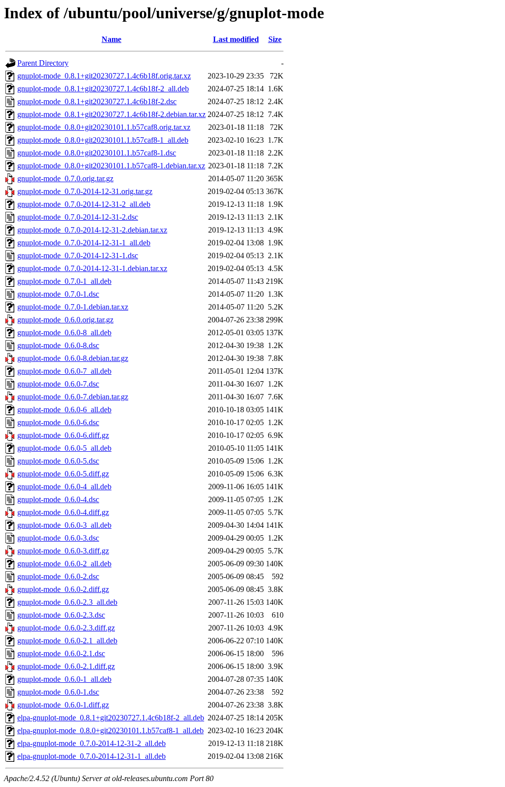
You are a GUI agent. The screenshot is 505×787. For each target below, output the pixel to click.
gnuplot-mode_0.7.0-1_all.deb (64, 281)
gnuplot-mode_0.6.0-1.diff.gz (63, 705)
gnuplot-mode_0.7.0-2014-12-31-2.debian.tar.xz (92, 230)
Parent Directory (43, 63)
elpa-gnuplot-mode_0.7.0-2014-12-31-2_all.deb (91, 743)
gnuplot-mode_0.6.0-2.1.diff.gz (66, 666)
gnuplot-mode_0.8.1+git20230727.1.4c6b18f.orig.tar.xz (104, 76)
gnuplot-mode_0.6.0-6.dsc (58, 422)
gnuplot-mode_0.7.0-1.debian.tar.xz (72, 307)
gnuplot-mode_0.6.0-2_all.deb (64, 563)
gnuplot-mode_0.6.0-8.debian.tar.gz (72, 358)
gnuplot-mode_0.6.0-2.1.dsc (61, 653)
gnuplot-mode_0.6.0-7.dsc (58, 384)
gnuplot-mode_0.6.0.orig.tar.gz (65, 319)
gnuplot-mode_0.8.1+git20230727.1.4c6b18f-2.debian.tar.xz (111, 114)
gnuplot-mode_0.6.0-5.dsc (58, 461)
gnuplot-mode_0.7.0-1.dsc (58, 294)
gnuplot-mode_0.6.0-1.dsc (58, 692)
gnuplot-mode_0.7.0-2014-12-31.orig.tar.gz (84, 191)
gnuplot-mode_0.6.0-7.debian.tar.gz (72, 397)
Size (275, 39)
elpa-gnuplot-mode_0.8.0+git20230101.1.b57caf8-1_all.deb (110, 730)
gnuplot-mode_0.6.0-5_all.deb (64, 448)
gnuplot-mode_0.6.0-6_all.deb (64, 409)
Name (111, 39)
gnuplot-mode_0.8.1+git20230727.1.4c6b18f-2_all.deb (103, 88)
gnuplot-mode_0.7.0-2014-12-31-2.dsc (77, 217)
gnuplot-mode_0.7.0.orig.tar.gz (65, 178)
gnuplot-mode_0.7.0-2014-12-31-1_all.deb (83, 242)
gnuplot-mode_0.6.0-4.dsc (58, 499)
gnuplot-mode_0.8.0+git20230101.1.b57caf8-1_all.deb (102, 140)
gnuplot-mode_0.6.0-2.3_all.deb (67, 602)
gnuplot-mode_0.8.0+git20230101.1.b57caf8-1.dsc (96, 153)
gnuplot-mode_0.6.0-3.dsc (58, 538)
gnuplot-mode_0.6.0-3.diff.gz (63, 551)
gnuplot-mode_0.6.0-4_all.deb (64, 486)
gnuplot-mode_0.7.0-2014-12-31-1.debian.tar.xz (92, 268)
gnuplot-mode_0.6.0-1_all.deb (64, 679)
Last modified (236, 39)
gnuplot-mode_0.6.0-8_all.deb (64, 332)
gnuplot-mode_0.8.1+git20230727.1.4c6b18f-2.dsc (97, 101)
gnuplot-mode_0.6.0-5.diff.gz (63, 474)
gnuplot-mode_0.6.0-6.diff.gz (63, 435)
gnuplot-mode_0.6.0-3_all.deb (64, 525)
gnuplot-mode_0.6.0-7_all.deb (64, 371)
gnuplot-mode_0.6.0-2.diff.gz (63, 589)
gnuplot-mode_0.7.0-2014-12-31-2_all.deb (83, 204)
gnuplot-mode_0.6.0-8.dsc (58, 345)
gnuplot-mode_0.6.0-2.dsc (58, 576)
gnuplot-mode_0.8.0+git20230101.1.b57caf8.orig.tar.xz (103, 127)
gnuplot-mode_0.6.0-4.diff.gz (63, 512)
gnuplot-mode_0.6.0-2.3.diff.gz (66, 628)
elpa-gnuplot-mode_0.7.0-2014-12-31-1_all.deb (91, 756)
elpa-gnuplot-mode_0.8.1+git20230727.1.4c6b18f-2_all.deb (110, 717)
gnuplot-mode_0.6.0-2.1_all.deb (67, 640)
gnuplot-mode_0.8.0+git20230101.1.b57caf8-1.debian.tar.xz (111, 165)
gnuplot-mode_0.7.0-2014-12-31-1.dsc (77, 255)
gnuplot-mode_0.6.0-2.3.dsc (61, 615)
